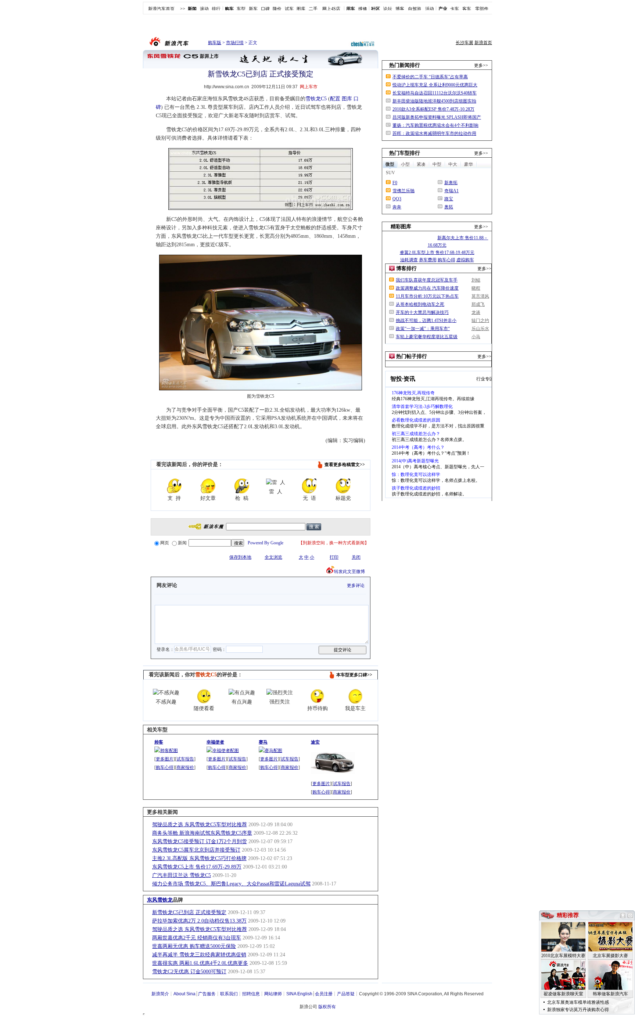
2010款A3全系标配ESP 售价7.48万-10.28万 (433, 109)
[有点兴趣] (242, 693)
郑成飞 (478, 304)
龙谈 (475, 312)
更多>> (481, 65)
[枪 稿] (241, 486)
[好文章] (208, 486)
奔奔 (396, 207)
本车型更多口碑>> (354, 674)
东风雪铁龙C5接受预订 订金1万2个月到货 (199, 841)
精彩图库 (401, 226)
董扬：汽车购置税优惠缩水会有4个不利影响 (435, 125)
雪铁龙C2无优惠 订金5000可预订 (189, 971)
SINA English (299, 993)
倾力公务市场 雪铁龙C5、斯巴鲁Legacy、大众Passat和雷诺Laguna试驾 (231, 884)
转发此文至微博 (349, 571)
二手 (313, 8)
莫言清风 (480, 296)
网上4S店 (331, 8)
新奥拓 (451, 182)
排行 (216, 8)
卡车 (454, 8)
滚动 (204, 8)
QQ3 (396, 198)
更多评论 (356, 585)
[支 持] (174, 486)
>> (182, 8)
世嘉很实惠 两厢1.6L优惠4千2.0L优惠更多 (200, 963)
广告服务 (207, 993)
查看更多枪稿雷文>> (344, 464)
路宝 (448, 198)
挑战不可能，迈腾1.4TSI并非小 (426, 320)
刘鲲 (475, 280)
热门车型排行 (404, 153)
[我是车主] (355, 696)
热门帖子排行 (411, 356)
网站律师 (273, 993)
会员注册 (324, 993)
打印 (334, 557)
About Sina (184, 993)
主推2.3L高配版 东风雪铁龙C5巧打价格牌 (199, 858)
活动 (429, 8)
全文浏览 (273, 557)
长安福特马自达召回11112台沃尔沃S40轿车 (434, 93)
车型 (241, 8)
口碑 (265, 8)
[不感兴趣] (166, 693)
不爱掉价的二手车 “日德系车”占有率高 (430, 76)
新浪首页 (483, 42)
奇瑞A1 (451, 190)
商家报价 (185, 767)
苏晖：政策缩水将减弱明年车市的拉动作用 (434, 133)
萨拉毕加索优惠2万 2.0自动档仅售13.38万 (199, 921)
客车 (466, 8)
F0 (394, 182)
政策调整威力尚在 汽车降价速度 (427, 288)
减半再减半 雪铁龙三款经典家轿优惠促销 (199, 954)
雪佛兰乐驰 (403, 190)
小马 (475, 336)
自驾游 (414, 8)
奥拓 (448, 207)
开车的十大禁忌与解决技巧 (422, 312)
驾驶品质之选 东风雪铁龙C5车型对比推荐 (199, 824)
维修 (362, 8)
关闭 (356, 557)
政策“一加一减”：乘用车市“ (423, 328)
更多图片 (164, 759)
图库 (301, 8)
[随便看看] (204, 696)
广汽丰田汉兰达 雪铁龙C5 (181, 875)
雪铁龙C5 (316, 98)
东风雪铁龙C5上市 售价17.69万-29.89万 (196, 867)
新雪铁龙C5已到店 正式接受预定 (189, 912)
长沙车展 (464, 42)
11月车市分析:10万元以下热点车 (427, 296)
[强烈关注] (279, 693)
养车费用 (428, 259)
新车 (253, 8)
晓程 (475, 288)
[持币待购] (317, 696)
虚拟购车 (465, 259)
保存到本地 (240, 557)
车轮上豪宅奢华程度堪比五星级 (427, 336)
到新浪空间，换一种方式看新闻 (334, 542)
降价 (277, 8)
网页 (164, 542)
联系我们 (229, 993)
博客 (399, 8)
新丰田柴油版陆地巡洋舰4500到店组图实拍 (434, 101)
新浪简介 (160, 993)
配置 (335, 98)
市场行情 (235, 42)
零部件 (481, 8)
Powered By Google (265, 542)
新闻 (182, 542)
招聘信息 (251, 993)
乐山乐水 (480, 328)
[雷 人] (275, 483)
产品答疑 (346, 993)
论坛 (387, 8)
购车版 (214, 42)
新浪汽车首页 (161, 8)
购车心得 (164, 767)
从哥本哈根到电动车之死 (420, 304)
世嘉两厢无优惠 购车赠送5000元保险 (194, 946)
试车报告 (185, 759)
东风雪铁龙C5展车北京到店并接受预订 (196, 850)
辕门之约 (480, 320)
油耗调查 (409, 259)
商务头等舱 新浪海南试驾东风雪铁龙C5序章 (202, 833)
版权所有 (327, 1006)
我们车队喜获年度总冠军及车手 (427, 280)
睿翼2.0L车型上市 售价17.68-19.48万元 (437, 252)
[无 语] (309, 486)
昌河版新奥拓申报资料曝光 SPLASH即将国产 (436, 117)
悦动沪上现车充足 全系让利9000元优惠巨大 (434, 84)
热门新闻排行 (404, 65)
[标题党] (343, 486)
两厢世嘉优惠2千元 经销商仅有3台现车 (196, 938)
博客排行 (406, 268)
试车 (289, 8)
